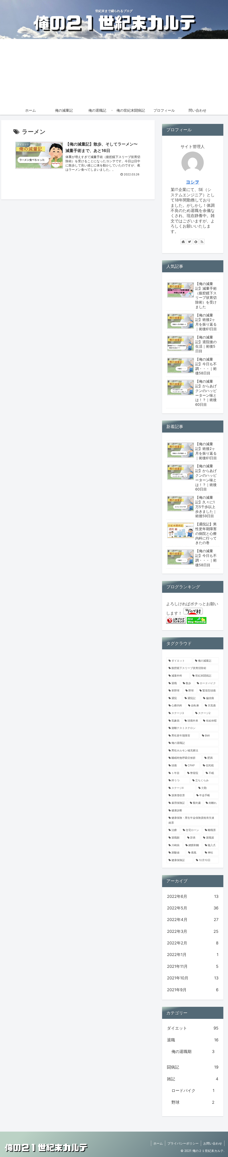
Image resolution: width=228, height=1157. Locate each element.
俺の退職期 (192, 1051)
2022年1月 (192, 954)
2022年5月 (192, 908)
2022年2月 (192, 943)
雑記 (192, 1079)
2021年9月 (192, 989)
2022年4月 (192, 919)
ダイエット (192, 1028)
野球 (192, 1102)
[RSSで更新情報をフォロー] (202, 241)
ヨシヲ (192, 182)
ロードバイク (192, 1090)
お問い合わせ (212, 1143)
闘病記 (192, 1067)
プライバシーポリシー (183, 1143)
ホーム (158, 1143)
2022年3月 (192, 931)
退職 (192, 1040)
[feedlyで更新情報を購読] (195, 241)
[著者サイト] (183, 241)
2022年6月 (192, 896)
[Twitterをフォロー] (189, 241)
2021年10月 (192, 978)
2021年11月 (192, 966)
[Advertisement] (114, 72)
